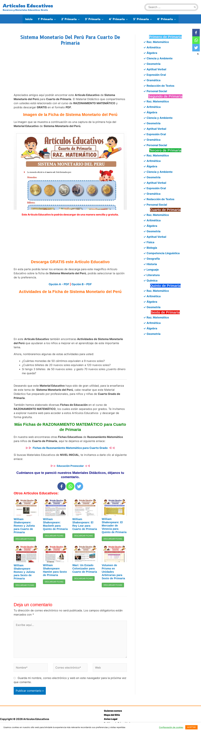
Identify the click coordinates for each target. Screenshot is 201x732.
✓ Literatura (151, 275)
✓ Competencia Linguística (161, 253)
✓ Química (150, 280)
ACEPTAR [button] (191, 727)
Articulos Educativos (28, 6)
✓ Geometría (152, 63)
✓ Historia (150, 264)
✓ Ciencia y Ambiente (158, 58)
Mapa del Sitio (112, 715)
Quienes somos (113, 710)
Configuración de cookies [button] (171, 727)
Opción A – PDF (59, 284)
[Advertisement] (70, 72)
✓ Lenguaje (151, 269)
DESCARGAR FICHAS (24, 539)
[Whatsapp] (70, 486)
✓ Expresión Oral (154, 74)
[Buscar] (195, 7)
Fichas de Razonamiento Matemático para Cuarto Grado (70, 448)
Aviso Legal (110, 719)
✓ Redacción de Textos (158, 85)
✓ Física (148, 242)
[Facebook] (61, 486)
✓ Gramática (152, 80)
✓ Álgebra (150, 53)
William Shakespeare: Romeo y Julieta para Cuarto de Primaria (24, 526)
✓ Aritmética (152, 47)
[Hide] (198, 54)
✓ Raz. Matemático (156, 42)
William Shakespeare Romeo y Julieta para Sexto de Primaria (24, 572)
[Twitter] (79, 486)
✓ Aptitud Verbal (154, 69)
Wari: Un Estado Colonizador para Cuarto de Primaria (84, 568)
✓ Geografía (151, 258)
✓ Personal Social (155, 91)
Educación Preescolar (70, 465)
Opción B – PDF (82, 284)
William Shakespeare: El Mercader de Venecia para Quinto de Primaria (114, 525)
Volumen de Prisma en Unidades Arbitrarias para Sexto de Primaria (113, 572)
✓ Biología (150, 247)
